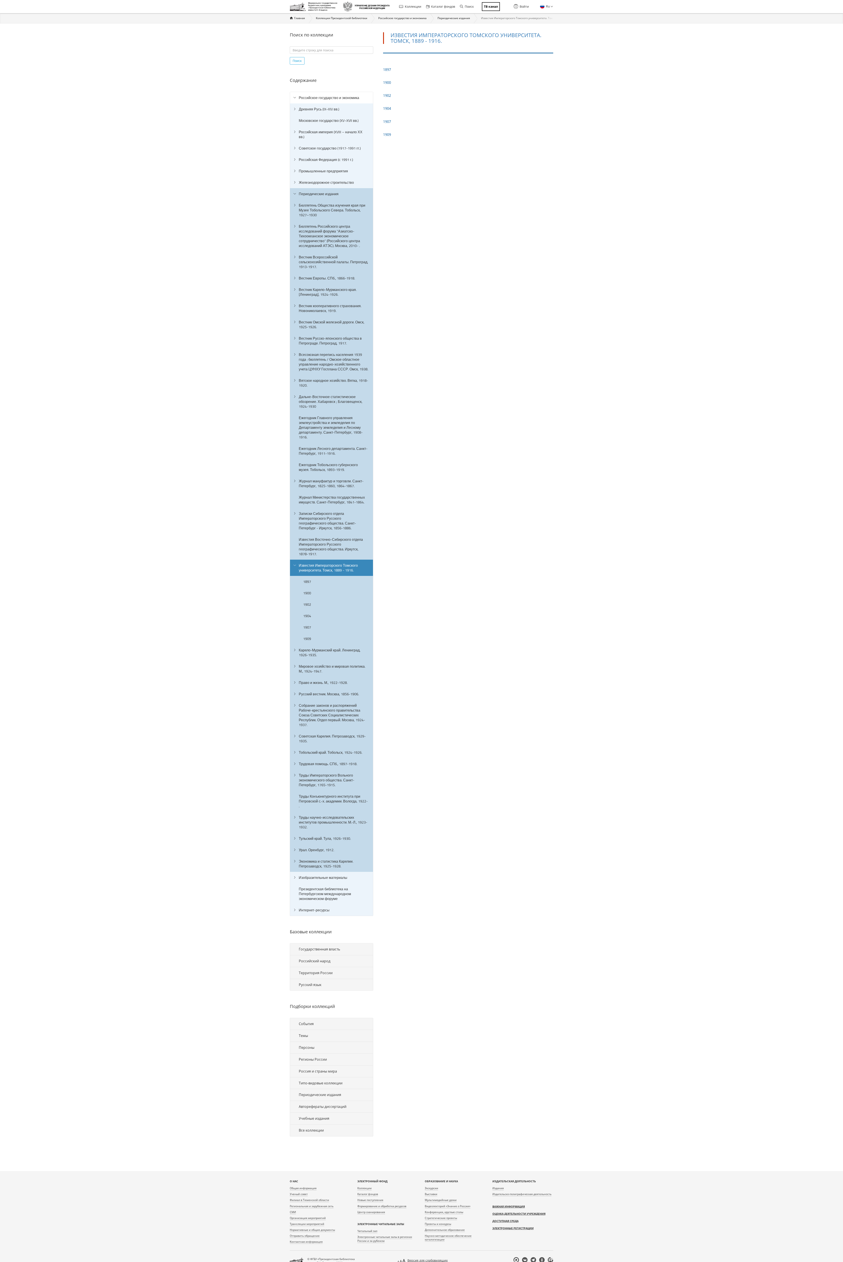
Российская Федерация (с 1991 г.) (326, 159)
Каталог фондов (443, 6)
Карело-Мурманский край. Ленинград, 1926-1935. (329, 652)
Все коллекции (311, 1130)
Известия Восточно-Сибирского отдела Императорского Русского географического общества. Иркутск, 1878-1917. (331, 546)
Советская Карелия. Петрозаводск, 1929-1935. (332, 738)
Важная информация (508, 1206)
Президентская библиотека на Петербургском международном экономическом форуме (325, 894)
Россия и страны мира (318, 1071)
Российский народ (314, 961)
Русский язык (310, 984)
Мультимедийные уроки (441, 1200)
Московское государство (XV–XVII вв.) (328, 120)
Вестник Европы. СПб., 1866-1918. (327, 278)
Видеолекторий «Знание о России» (447, 1206)
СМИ (293, 1212)
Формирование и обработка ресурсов (381, 1206)
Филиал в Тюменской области (309, 1200)
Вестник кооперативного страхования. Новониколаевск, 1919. (330, 308)
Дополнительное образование (445, 1230)
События (306, 1023)
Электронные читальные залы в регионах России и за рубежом (384, 1238)
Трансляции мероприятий (307, 1224)
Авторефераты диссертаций (322, 1106)
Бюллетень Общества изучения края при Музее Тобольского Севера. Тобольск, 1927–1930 (332, 210)
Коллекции (413, 6)
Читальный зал (367, 1231)
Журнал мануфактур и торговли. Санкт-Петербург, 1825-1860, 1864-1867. (331, 483)
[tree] (331, 504)
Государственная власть (319, 949)
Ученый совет (299, 1194)
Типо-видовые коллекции (320, 1083)
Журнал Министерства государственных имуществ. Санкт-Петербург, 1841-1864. (332, 500)
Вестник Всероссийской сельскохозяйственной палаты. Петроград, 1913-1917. (333, 262)
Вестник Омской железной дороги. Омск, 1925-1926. (331, 324)
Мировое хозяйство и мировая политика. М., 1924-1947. (332, 669)
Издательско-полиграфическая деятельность (521, 1194)
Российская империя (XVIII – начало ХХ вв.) (330, 134)
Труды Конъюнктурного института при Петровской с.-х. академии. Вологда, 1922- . (333, 801)
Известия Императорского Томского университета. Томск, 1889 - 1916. (328, 568)
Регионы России (313, 1059)
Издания (498, 1188)
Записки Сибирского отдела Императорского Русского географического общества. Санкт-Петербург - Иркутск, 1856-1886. (327, 520)
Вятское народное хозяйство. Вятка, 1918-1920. (333, 383)
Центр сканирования (371, 1212)
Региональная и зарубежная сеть (311, 1206)
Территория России (316, 972)
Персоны (306, 1047)
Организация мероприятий (308, 1218)
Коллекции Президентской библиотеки (341, 18)
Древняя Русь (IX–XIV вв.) (319, 109)
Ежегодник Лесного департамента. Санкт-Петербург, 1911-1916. (333, 451)
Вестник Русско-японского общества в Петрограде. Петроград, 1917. (330, 341)
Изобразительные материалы (323, 877)
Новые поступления (370, 1200)
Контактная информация (306, 1242)
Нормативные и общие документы (312, 1230)
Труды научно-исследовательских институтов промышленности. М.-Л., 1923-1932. (333, 822)
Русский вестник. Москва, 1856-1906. (329, 694)
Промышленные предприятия (323, 171)
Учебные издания (314, 1118)
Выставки (431, 1194)
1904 (307, 615)
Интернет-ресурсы (314, 910)
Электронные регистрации (513, 1228)
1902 (307, 604)
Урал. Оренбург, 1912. (316, 849)
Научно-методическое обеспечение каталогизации (448, 1237)
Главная (299, 18)
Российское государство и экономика (402, 18)
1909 (307, 638)
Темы (303, 1035)
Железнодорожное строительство (326, 182)
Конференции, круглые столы (444, 1212)
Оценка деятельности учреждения (519, 1214)
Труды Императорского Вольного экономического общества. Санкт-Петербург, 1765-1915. (326, 780)
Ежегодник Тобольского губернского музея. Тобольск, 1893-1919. (328, 467)
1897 (307, 581)
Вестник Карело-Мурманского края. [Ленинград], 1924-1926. (328, 292)
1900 (307, 593)
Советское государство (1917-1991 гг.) (330, 148)
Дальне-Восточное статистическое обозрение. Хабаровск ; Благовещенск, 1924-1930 (330, 401)
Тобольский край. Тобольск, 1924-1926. (330, 752)
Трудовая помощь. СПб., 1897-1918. (328, 763)
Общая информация (303, 1188)
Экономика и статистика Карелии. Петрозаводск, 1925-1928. (326, 864)
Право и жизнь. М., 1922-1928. (323, 682)
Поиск (469, 6)
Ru (547, 6)
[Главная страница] (315, 7)
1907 (307, 627)
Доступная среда (505, 1221)
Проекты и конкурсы (438, 1224)
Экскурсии (431, 1188)
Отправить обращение (305, 1236)
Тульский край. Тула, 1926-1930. (325, 838)
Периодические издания (454, 18)
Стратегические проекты (441, 1218)
